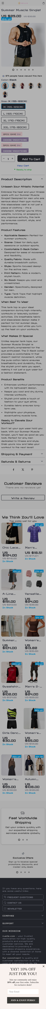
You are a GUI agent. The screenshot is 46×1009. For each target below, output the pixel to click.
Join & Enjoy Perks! (23, 1000)
